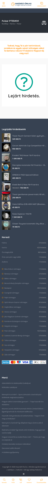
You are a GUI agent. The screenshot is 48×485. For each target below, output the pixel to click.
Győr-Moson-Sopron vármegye (15, 302)
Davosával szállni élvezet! (11, 448)
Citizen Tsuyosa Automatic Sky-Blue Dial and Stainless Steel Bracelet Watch (29, 223)
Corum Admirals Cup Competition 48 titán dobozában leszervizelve (29, 145)
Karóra (12, 24)
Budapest (7, 288)
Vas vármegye (9, 345)
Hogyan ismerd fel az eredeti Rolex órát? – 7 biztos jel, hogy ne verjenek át (23, 438)
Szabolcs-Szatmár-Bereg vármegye (17, 335)
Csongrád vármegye (11, 293)
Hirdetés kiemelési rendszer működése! (16, 444)
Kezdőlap (5, 24)
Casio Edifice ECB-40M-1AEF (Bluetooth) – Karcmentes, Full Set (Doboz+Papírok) (29, 204)
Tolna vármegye (10, 340)
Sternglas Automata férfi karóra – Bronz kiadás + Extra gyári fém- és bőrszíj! (29, 165)
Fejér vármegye (10, 297)
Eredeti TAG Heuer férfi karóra (26, 155)
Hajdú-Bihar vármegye (12, 307)
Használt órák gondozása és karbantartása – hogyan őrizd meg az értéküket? (23, 417)
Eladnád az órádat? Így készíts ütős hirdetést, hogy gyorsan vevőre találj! (23, 431)
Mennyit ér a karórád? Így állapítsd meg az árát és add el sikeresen (22, 424)
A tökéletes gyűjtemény (10, 452)
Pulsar (19, 24)
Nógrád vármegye (11, 326)
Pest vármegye (9, 331)
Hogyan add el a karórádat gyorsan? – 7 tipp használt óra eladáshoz (22, 403)
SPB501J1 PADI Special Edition (25, 175)
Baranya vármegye (11, 274)
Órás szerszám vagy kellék (11, 257)
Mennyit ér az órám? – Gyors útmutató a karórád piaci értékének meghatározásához (21, 396)
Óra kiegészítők (7, 252)
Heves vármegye (10, 312)
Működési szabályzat (9, 387)
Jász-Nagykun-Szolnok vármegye (16, 316)
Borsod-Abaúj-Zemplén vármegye (16, 283)
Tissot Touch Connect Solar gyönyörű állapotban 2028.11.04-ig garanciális (29, 136)
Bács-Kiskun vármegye (12, 269)
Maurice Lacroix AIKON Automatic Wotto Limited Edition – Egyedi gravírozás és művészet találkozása (23, 410)
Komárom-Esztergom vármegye (16, 321)
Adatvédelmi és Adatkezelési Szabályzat (16, 383)
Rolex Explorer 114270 (21, 214)
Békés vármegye (10, 278)
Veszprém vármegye (11, 350)
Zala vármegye (9, 355)
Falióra (4, 243)
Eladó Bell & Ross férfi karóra (25, 184)
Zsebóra (5, 262)
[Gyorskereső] (44, 23)
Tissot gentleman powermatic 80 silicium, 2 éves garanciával (29, 194)
